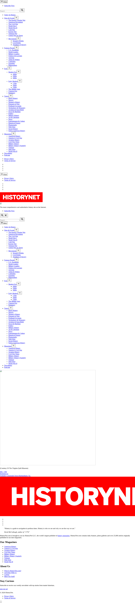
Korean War (12, 32)
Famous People (9, 48)
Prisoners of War (14, 104)
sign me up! (4, 589)
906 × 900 (3, 472)
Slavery (11, 100)
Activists (11, 58)
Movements (12, 39)
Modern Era (12, 72)
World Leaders (13, 52)
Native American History (16, 131)
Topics (6, 96)
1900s (15, 76)
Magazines (7, 134)
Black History (13, 98)
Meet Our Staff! (9, 576)
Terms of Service (10, 161)
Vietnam (11, 147)
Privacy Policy (9, 159)
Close (5, 2)
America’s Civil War (15, 138)
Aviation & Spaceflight (16, 110)
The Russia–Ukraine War (16, 20)
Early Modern (13, 81)
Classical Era (12, 91)
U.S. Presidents (13, 50)
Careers (6, 574)
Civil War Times (13, 142)
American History (14, 136)
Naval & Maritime (14, 112)
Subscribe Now (9, 6)
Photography (12, 125)
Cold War (11, 30)
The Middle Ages (14, 89)
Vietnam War (12, 33)
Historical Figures (14, 123)
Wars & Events (9, 18)
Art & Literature (13, 117)
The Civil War (13, 24)
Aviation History (14, 140)
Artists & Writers (14, 60)
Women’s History (14, 102)
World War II (12, 28)
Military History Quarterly (17, 146)
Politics (10, 113)
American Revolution (15, 22)
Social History (13, 129)
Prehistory (11, 93)
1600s (15, 85)
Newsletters (8, 153)
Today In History (10, 15)
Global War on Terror (15, 35)
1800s (15, 78)
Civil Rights (17, 43)
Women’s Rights (18, 41)
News (10, 119)
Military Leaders (13, 54)
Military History (13, 115)
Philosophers (12, 65)
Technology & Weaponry (16, 108)
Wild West (11, 127)
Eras (5, 69)
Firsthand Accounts (14, 106)
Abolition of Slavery (19, 45)
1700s (15, 83)
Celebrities (12, 61)
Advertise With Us (10, 573)
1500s (15, 87)
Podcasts (7, 155)
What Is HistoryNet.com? (12, 571)
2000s (15, 74)
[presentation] (16, 17)
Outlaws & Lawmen (15, 56)
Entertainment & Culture (16, 121)
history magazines (64, 536)
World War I (12, 26)
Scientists (11, 63)
